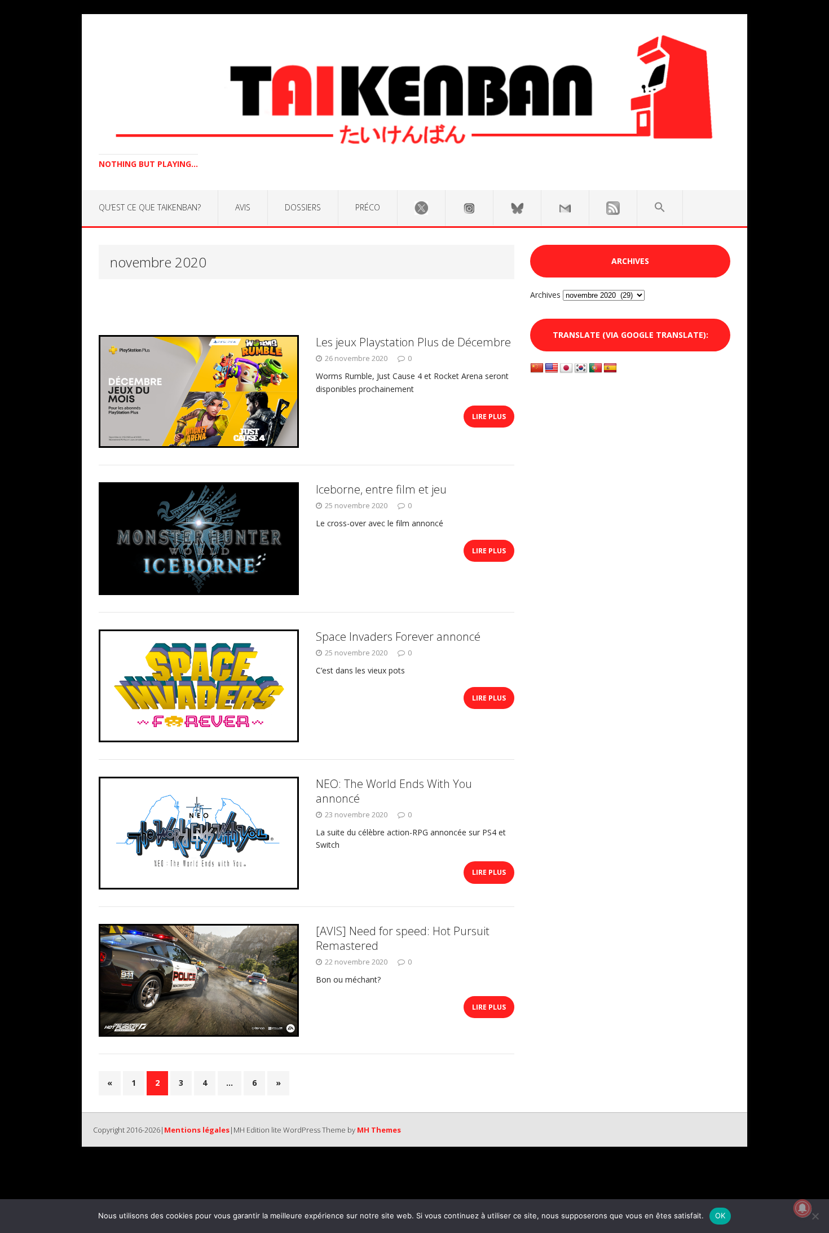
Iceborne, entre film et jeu (381, 489)
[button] (659, 207)
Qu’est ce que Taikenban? (150, 207)
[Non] (815, 1216)
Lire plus (489, 416)
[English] (551, 368)
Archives (545, 294)
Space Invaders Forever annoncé (398, 636)
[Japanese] (566, 368)
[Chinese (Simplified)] (537, 368)
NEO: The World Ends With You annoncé (394, 791)
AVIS (242, 207)
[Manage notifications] (802, 1208)
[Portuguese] (595, 368)
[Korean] (581, 368)
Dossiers (303, 207)
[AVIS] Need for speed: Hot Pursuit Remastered (403, 938)
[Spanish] (610, 368)
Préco (367, 207)
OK (720, 1215)
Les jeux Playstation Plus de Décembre (413, 342)
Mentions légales (197, 1130)
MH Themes (379, 1130)
